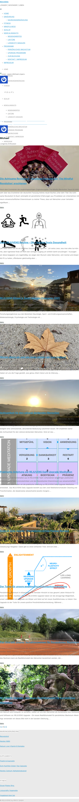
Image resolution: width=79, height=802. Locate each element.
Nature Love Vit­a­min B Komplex (12, 746)
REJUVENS (4, 2)
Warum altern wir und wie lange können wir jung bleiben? (33, 357)
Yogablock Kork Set (7, 795)
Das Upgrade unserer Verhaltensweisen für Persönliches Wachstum (39, 642)
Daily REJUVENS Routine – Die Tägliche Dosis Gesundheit (33, 242)
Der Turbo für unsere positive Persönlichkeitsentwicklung (33, 586)
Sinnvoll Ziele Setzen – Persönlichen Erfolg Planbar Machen (34, 530)
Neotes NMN (5, 741)
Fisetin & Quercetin (7, 761)
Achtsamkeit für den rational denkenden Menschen (29, 412)
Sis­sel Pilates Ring (7, 786)
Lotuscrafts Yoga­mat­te (9, 790)
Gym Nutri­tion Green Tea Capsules (13, 766)
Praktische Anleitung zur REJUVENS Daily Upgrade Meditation (36, 471)
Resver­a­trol (4, 736)
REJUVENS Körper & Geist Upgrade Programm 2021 (30, 298)
